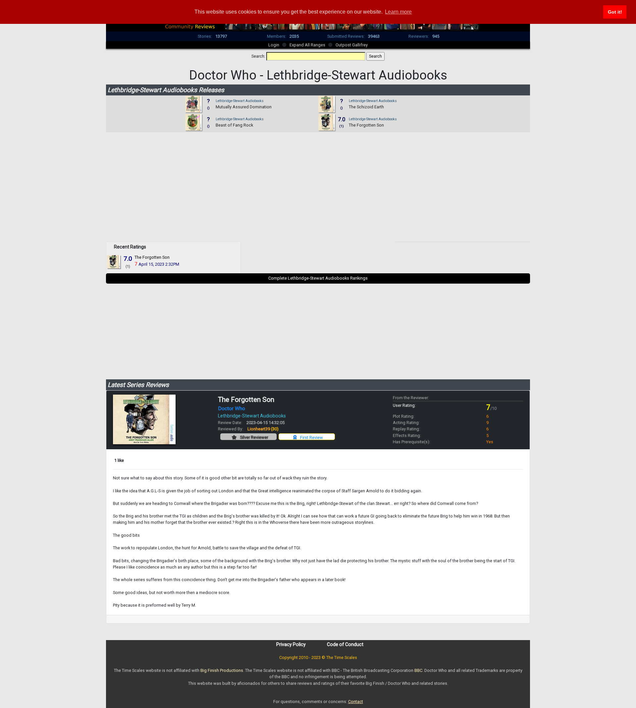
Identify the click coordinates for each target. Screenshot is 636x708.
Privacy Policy (291, 644)
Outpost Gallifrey (352, 44)
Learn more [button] (398, 12)
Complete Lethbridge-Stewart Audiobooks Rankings (318, 278)
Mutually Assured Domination (244, 106)
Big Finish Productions (221, 670)
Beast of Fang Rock (234, 125)
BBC (418, 670)
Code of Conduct (345, 644)
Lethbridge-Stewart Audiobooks (240, 101)
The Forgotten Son (366, 125)
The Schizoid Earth (366, 106)
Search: (258, 56)
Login (273, 44)
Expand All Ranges (307, 44)
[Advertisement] (318, 195)
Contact (355, 701)
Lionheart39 (263, 428)
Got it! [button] (615, 12)
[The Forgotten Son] (114, 261)
